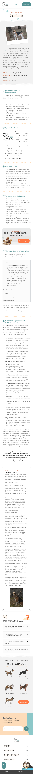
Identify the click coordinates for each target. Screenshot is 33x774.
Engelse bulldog (9, 693)
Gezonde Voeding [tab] (8, 297)
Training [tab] (5, 293)
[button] (16, 4)
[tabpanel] (17, 276)
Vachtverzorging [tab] (8, 290)
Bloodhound (23, 693)
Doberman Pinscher (23, 679)
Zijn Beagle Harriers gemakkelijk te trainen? (15, 642)
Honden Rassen (9, 750)
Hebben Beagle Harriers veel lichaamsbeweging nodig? (13, 634)
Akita (9, 706)
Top (4, 766)
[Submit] (26, 728)
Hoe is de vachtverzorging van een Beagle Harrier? (15, 650)
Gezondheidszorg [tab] (8, 300)
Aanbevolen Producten (11, 755)
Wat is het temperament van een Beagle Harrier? (15, 627)
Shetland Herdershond (9, 679)
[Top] (3, 764)
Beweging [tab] (6, 262)
